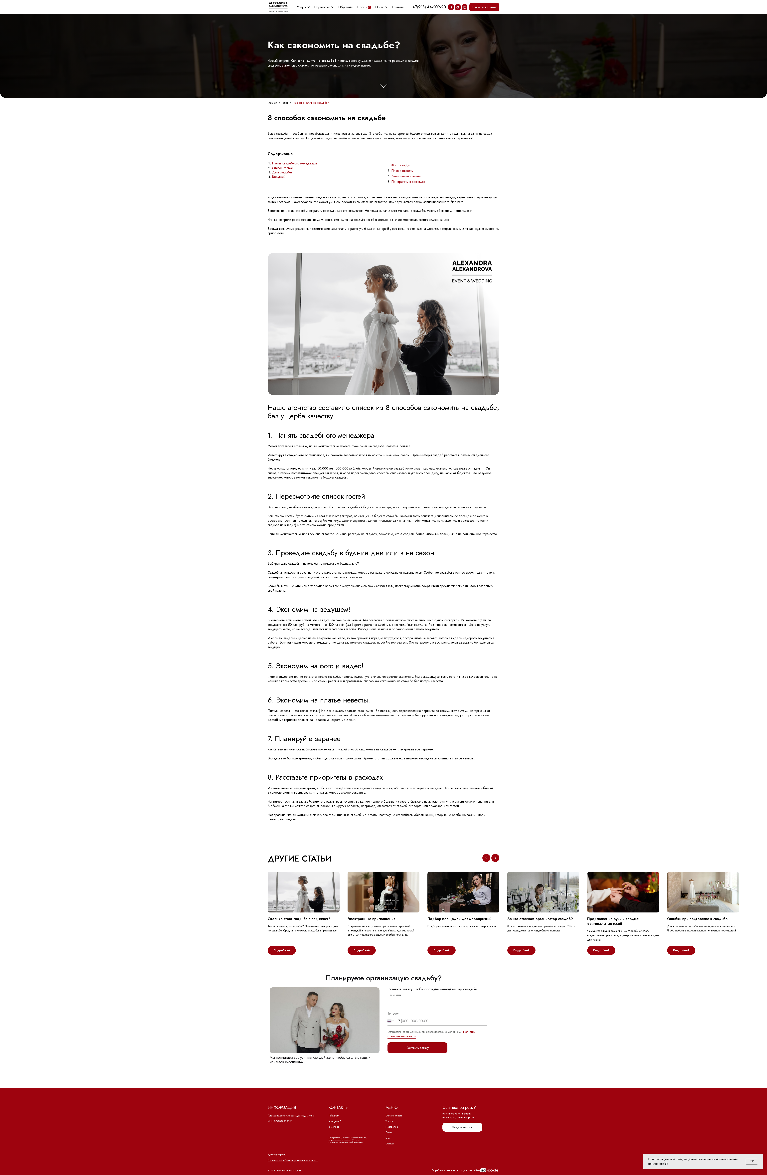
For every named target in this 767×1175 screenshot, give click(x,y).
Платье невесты (402, 170)
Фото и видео (401, 165)
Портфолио (391, 1127)
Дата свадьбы (282, 172)
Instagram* (335, 1121)
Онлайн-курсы (393, 1115)
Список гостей (282, 168)
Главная (272, 103)
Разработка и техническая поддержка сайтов (456, 1170)
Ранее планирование (406, 176)
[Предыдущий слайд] (486, 858)
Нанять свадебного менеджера (294, 163)
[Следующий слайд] (495, 858)
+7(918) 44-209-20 (429, 7)
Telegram (334, 1115)
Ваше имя (394, 995)
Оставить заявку (417, 1048)
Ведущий (278, 176)
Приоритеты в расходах (408, 181)
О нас (388, 1132)
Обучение (345, 7)
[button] (484, 7)
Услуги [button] (301, 7)
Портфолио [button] (322, 7)
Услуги (389, 1121)
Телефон (393, 1013)
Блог (285, 103)
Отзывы (389, 1143)
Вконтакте (334, 1127)
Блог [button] (361, 7)
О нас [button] (379, 7)
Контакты (398, 7)
